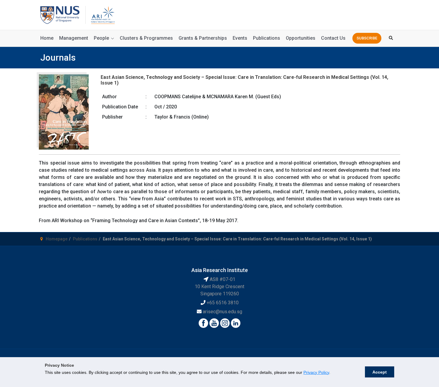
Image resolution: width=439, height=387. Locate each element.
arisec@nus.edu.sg (222, 311)
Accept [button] (379, 372)
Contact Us (333, 38)
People (101, 38)
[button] (366, 38)
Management (73, 38)
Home (46, 38)
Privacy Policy (316, 372)
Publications (266, 38)
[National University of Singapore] (59, 14)
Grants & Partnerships (203, 38)
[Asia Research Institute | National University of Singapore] (102, 14)
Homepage (56, 238)
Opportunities (300, 38)
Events (240, 38)
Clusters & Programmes (146, 38)
